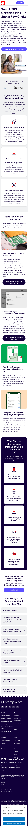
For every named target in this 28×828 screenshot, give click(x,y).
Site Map (16, 757)
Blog (2, 746)
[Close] (25, 807)
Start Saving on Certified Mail (14, 49)
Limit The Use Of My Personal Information (10, 789)
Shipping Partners (5, 740)
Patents (3, 782)
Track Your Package (6, 718)
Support (16, 729)
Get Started (20, 2)
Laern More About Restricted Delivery (14, 338)
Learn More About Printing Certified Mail (14, 282)
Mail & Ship (4, 712)
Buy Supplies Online (6, 731)
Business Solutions (18, 712)
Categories (4, 748)
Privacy (3, 784)
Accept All (14, 819)
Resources (4, 737)
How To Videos (17, 740)
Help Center (17, 734)
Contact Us (17, 732)
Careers (16, 751)
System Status (17, 746)
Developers (17, 743)
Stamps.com (16, 25)
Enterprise (16, 715)
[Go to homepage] (3, 3)
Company (16, 748)
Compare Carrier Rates (6, 721)
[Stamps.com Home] (12, 702)
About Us (16, 754)
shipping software (13, 28)
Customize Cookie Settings (7, 791)
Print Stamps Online (6, 724)
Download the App (5, 715)
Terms (2, 786)
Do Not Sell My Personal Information (9, 788)
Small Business (17, 723)
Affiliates (3, 743)
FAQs (15, 737)
